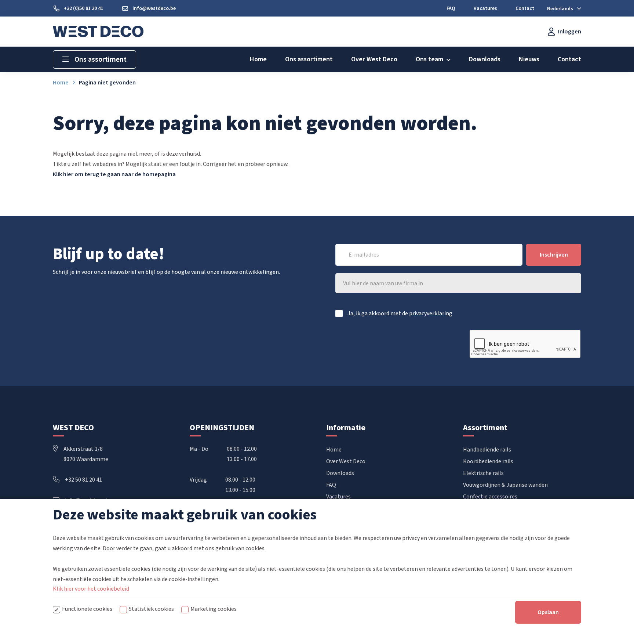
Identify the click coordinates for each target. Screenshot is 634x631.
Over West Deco (345, 461)
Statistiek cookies (151, 609)
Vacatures (338, 497)
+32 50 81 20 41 (83, 480)
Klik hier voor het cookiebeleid (91, 589)
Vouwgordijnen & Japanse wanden (505, 485)
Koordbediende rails (488, 461)
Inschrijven (554, 255)
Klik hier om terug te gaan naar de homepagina (114, 174)
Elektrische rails (483, 473)
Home (334, 450)
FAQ (331, 485)
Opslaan (548, 612)
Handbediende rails (487, 450)
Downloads (340, 473)
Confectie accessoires (490, 497)
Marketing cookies (213, 609)
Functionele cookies (87, 609)
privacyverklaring (430, 313)
